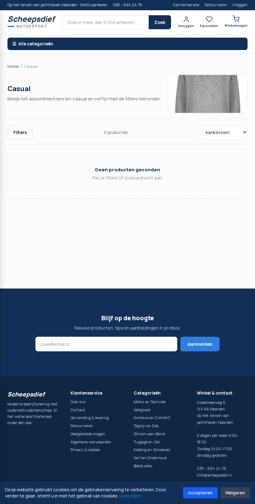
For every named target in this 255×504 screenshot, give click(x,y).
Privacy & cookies (85, 449)
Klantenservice (186, 4)
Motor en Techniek (150, 402)
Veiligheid (142, 410)
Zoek (159, 22)
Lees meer (130, 496)
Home (13, 66)
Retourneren (216, 4)
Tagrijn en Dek (146, 425)
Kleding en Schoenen (152, 449)
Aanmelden (200, 344)
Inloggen (240, 4)
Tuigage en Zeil (147, 442)
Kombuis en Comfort (152, 417)
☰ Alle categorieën (32, 44)
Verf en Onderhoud (150, 457)
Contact (78, 410)
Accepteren (200, 493)
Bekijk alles (143, 466)
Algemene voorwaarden (91, 442)
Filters (20, 132)
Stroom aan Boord (149, 434)
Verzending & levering (90, 417)
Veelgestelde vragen (88, 434)
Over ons (78, 402)
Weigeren (235, 493)
